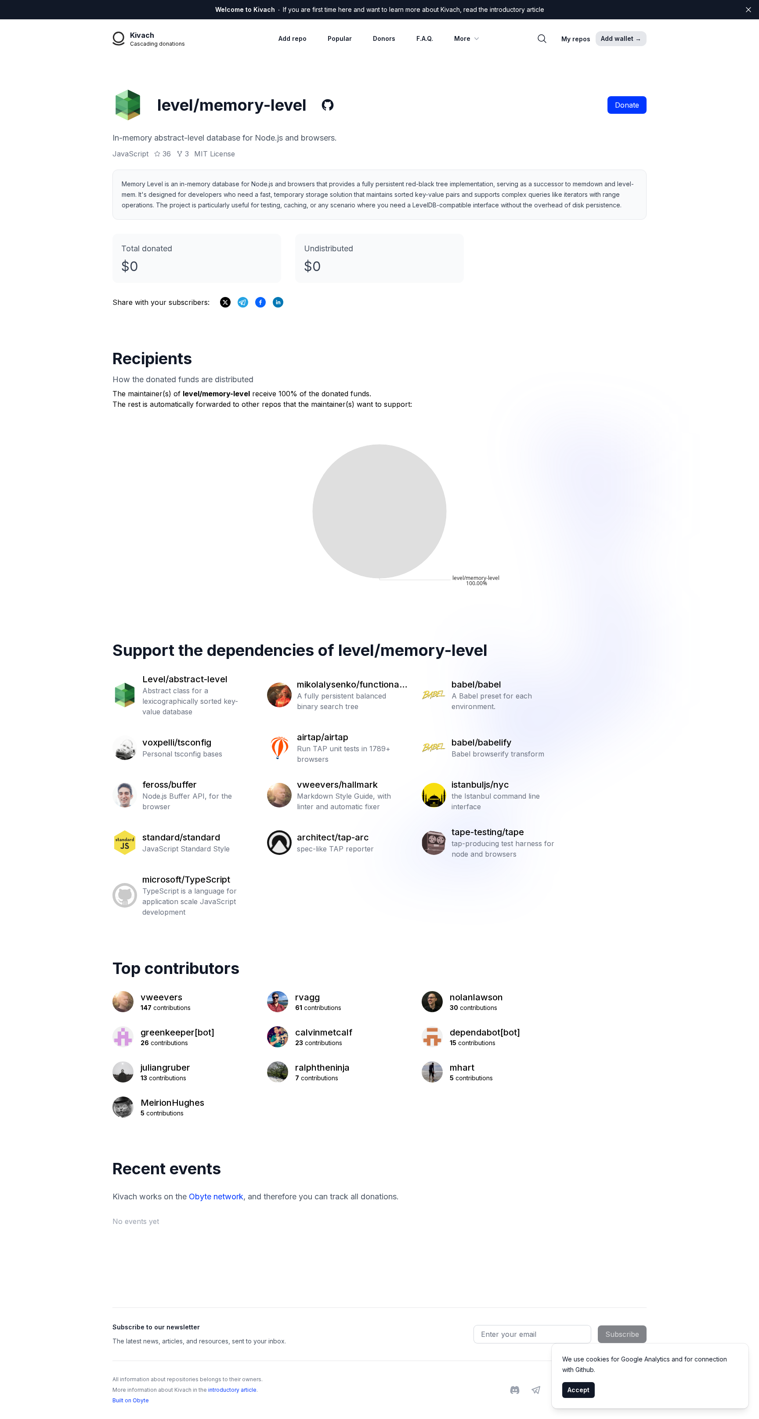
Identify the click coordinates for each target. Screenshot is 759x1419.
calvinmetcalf (323, 1032)
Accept (578, 1390)
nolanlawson (476, 997)
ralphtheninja (322, 1067)
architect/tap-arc (333, 837)
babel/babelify (482, 742)
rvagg (307, 997)
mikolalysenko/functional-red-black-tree (351, 685)
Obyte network (216, 1196)
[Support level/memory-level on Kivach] (260, 302)
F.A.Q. (424, 38)
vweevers (161, 997)
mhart (462, 1067)
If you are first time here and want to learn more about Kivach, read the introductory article (379, 9)
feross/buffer (169, 784)
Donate (627, 105)
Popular (340, 38)
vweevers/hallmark (337, 784)
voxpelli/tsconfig (176, 742)
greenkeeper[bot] (177, 1032)
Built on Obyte (130, 1400)
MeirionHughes (172, 1102)
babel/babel (476, 684)
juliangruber (165, 1067)
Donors (384, 38)
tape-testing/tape (488, 832)
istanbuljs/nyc (480, 784)
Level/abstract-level (185, 679)
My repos (575, 39)
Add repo (292, 38)
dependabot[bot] (485, 1032)
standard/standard (181, 837)
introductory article (232, 1389)
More (462, 38)
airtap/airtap (322, 737)
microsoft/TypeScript (186, 879)
